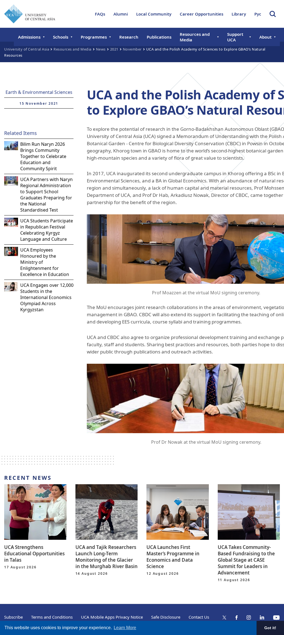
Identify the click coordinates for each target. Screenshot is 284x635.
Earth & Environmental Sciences (39, 92)
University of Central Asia (26, 49)
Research (128, 37)
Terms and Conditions (52, 617)
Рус (257, 14)
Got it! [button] (270, 628)
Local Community (153, 14)
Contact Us (199, 617)
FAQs (100, 14)
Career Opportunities (201, 14)
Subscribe (13, 617)
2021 (114, 49)
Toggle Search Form (272, 14)
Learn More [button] (125, 627)
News (101, 49)
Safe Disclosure (165, 617)
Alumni (120, 14)
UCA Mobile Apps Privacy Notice (112, 617)
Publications (159, 37)
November (132, 49)
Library (239, 14)
